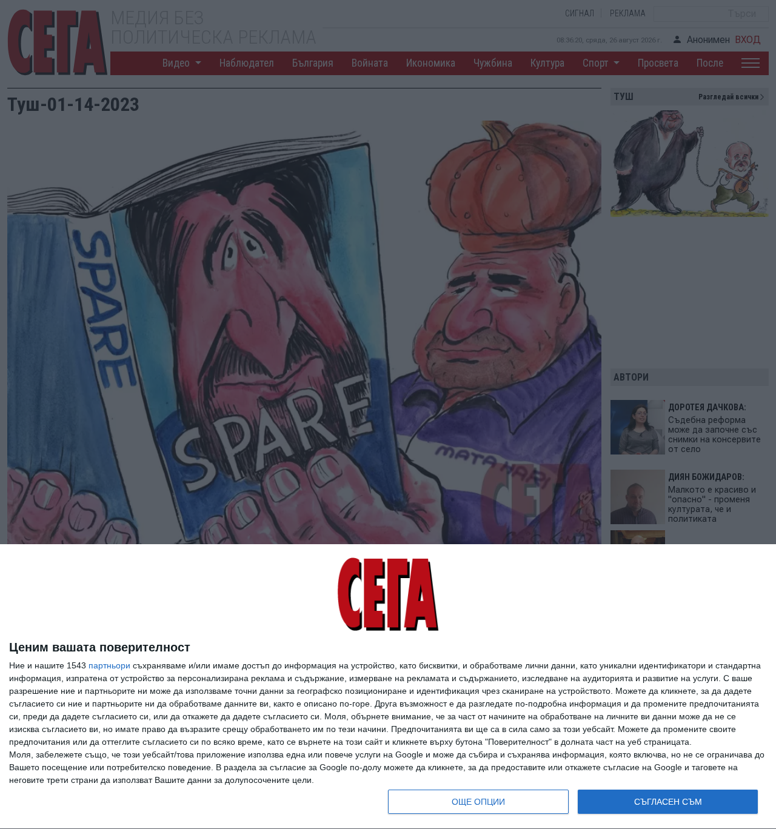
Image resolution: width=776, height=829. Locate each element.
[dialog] (388, 687)
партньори (109, 665)
